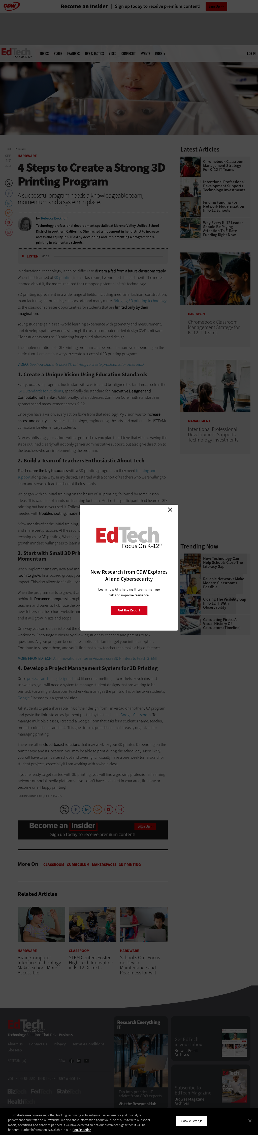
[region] (129, 1121)
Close (170, 510)
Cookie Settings (191, 1121)
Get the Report (129, 610)
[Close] (249, 1120)
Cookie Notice (82, 1130)
